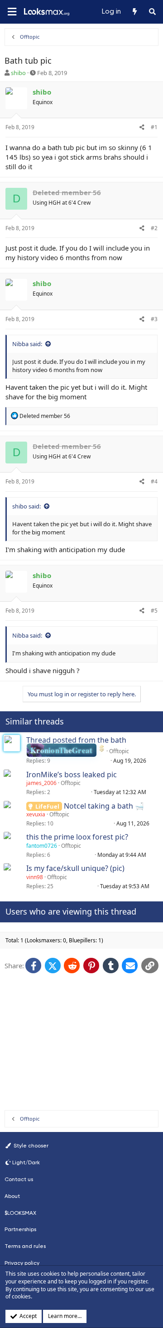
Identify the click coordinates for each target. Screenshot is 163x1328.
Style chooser (30, 1145)
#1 (154, 127)
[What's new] (134, 12)
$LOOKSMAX (20, 1213)
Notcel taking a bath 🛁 (104, 806)
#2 (154, 228)
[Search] (152, 12)
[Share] (142, 127)
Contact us (19, 1179)
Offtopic (119, 751)
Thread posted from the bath (76, 740)
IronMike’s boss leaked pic (71, 775)
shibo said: (26, 506)
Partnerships (20, 1229)
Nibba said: (27, 344)
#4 (154, 481)
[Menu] (12, 12)
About (12, 1196)
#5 (154, 610)
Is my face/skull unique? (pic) (75, 868)
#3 (154, 319)
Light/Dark (26, 1162)
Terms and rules (25, 1246)
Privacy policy (22, 1263)
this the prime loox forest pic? (77, 837)
